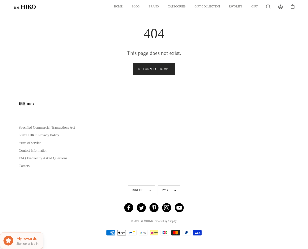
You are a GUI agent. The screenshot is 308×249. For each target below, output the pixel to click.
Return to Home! (154, 69)
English (137, 190)
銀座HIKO (26, 104)
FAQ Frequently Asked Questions (43, 158)
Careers (24, 166)
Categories (177, 6)
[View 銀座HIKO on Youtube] (179, 207)
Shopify (172, 221)
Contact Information (33, 150)
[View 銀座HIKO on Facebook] (128, 207)
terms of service (30, 143)
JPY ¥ (164, 190)
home (118, 6)
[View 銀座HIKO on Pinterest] (154, 207)
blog (136, 6)
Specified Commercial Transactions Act (47, 127)
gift (254, 6)
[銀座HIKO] (25, 6)
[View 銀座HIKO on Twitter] (141, 207)
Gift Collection (207, 6)
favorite (235, 6)
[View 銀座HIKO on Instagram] (166, 207)
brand (154, 6)
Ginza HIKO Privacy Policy (39, 135)
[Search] (268, 6)
